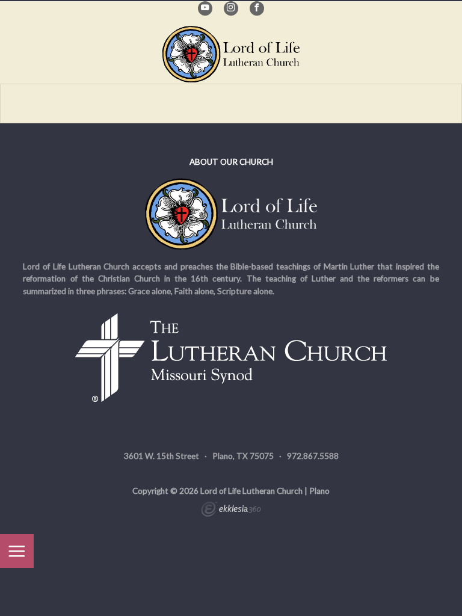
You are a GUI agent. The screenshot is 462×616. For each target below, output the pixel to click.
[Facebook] (257, 8)
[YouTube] (205, 8)
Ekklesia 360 (231, 511)
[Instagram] (231, 8)
